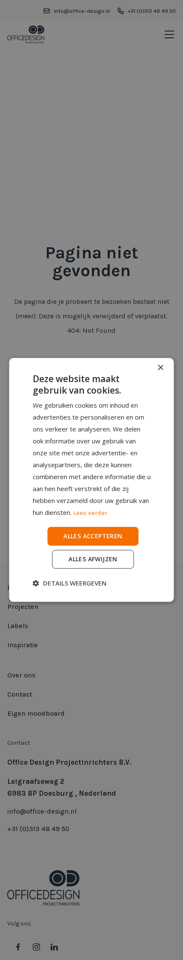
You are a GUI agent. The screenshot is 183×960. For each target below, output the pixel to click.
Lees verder (90, 513)
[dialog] (91, 480)
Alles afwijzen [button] (93, 559)
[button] (69, 583)
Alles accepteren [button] (92, 536)
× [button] (160, 368)
